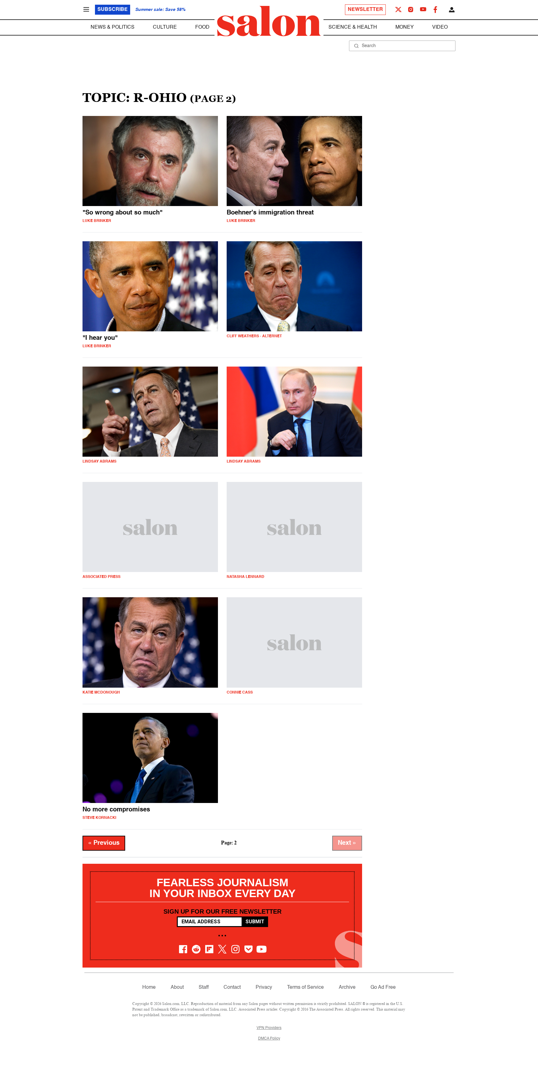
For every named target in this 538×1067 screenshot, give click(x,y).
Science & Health (352, 27)
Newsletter (365, 9)
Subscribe (112, 9)
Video (440, 27)
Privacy (264, 987)
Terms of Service (305, 987)
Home (149, 987)
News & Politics (112, 27)
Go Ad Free (383, 987)
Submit (254, 922)
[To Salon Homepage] (269, 21)
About (177, 987)
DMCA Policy (269, 1039)
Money (404, 27)
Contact (232, 987)
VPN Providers (269, 1028)
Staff (204, 987)
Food (202, 27)
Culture (165, 27)
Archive (347, 987)
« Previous (104, 843)
